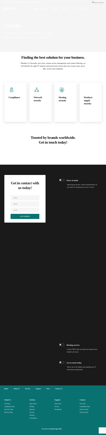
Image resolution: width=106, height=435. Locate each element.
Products (32, 415)
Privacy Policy (8, 412)
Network (32, 409)
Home (36, 9)
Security (32, 412)
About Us (44, 9)
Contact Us (85, 9)
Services (66, 9)
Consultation (33, 418)
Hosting (32, 406)
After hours (58, 403)
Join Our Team (8, 409)
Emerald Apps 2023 (55, 429)
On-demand (58, 409)
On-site (57, 406)
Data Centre (33, 403)
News (75, 9)
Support (55, 9)
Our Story (7, 403)
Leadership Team (9, 406)
